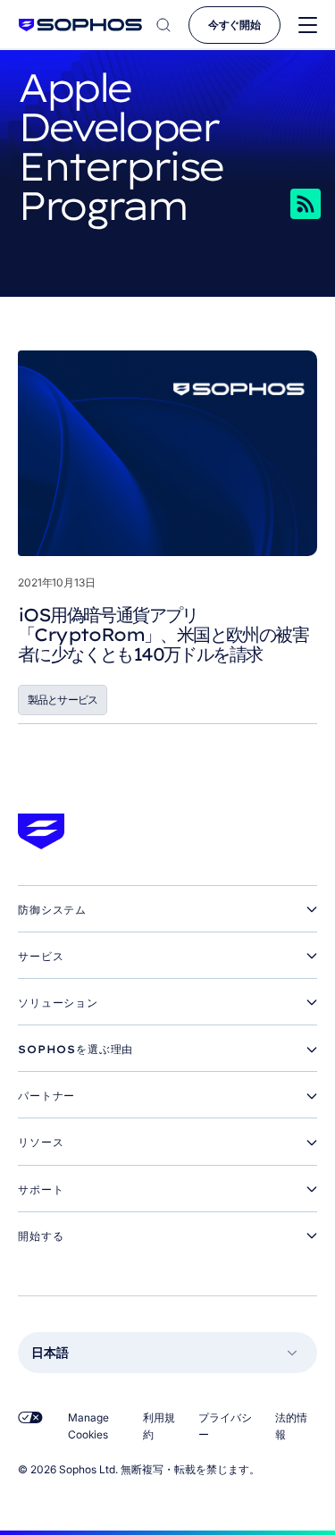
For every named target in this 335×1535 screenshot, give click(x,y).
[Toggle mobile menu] (307, 25)
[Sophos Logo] (80, 24)
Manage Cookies (88, 1426)
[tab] (167, 910)
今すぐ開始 (234, 24)
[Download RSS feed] (271, 204)
